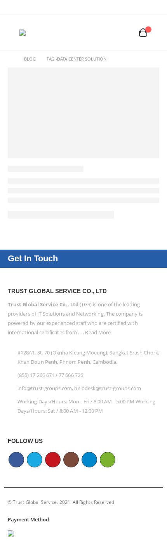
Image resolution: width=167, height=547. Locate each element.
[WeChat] (154, 7)
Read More (98, 332)
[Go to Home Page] (10, 59)
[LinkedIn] (129, 7)
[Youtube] (105, 7)
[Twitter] (93, 7)
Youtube (53, 459)
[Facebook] (81, 7)
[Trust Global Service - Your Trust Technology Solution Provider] (42, 33)
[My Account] (111, 33)
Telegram (89, 459)
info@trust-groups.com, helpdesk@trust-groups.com (79, 388)
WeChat (107, 459)
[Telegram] (142, 7)
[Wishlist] (126, 32)
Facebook (16, 459)
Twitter (34, 459)
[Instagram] (117, 7)
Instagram (71, 459)
